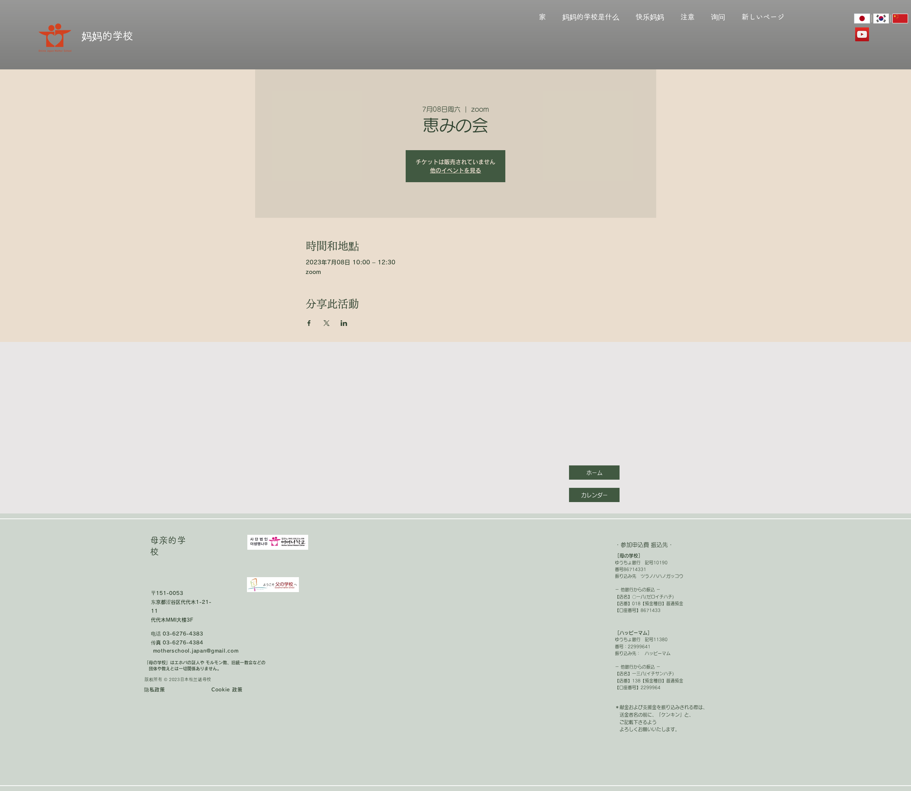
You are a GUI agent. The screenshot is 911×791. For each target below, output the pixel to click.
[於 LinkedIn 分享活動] (344, 323)
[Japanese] (862, 18)
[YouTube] (862, 34)
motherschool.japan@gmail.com (196, 650)
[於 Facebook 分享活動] (309, 323)
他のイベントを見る (455, 170)
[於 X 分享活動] (326, 323)
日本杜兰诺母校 (195, 679)
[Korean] (881, 18)
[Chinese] (900, 18)
